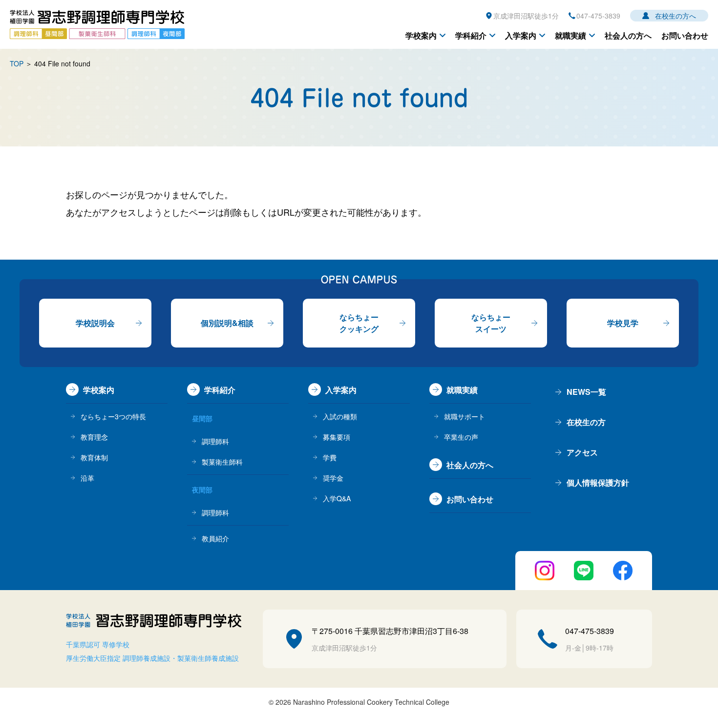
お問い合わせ (684, 35)
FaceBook (623, 570)
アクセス (582, 452)
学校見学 (622, 322)
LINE (583, 570)
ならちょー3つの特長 (113, 416)
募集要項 (336, 437)
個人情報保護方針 (598, 482)
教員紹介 (215, 538)
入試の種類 (340, 416)
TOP (16, 63)
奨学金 (333, 478)
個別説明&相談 (227, 322)
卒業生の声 (461, 437)
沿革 (87, 478)
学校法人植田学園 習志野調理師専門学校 (97, 24)
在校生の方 (586, 422)
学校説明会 (95, 322)
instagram (544, 570)
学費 (330, 457)
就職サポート (464, 416)
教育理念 (94, 437)
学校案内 (421, 35)
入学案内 (520, 35)
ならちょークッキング (359, 322)
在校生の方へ (675, 15)
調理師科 (215, 441)
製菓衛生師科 (222, 462)
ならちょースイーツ (490, 322)
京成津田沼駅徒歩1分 (526, 15)
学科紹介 (470, 35)
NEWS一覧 (586, 391)
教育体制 (94, 457)
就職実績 (570, 35)
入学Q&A (337, 498)
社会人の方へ (628, 35)
